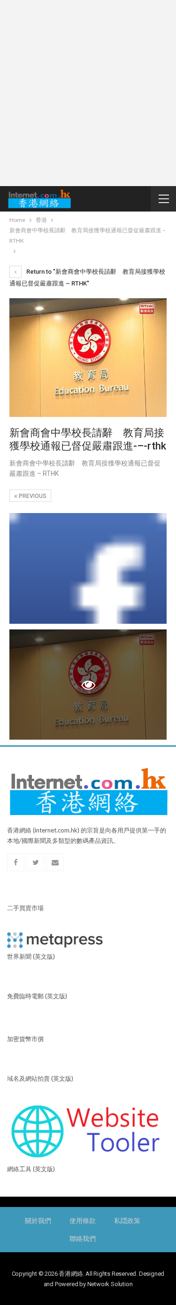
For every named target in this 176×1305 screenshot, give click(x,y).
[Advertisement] (88, 93)
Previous (31, 496)
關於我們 (38, 1220)
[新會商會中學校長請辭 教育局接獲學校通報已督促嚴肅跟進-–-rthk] (88, 568)
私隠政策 (127, 1220)
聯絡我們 (82, 1238)
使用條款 (82, 1220)
